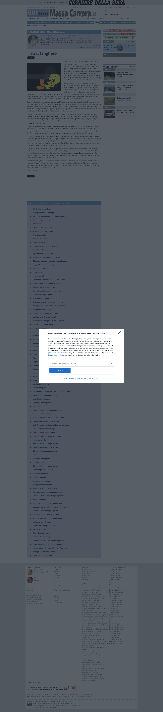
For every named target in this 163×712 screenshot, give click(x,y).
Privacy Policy (94, 379)
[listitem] (81, 363)
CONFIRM (60, 370)
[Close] (120, 333)
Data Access (81, 379)
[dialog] (81, 356)
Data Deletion (69, 379)
